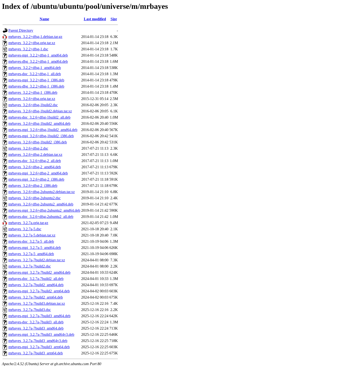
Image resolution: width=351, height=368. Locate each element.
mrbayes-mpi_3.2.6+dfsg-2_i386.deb (36, 179)
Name (44, 19)
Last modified (95, 19)
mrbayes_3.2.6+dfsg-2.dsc (28, 148)
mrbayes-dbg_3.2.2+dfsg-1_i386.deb (36, 86)
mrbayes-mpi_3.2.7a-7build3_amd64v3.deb (41, 334)
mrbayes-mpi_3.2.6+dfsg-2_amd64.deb (38, 173)
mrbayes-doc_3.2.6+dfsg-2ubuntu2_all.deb (40, 217)
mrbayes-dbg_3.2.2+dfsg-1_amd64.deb (38, 61)
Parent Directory (20, 30)
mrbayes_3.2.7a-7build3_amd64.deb (36, 328)
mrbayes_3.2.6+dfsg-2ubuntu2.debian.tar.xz (41, 192)
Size (114, 19)
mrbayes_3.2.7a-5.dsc (24, 229)
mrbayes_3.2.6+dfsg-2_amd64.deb (34, 167)
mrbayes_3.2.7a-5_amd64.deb (31, 254)
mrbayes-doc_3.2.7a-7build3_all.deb (36, 322)
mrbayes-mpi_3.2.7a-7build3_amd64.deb (39, 316)
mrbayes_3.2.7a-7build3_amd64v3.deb (37, 341)
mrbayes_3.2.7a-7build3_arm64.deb (35, 353)
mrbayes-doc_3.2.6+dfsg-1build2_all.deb (39, 117)
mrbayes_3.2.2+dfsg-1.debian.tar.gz (35, 37)
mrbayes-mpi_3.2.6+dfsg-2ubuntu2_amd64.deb (44, 210)
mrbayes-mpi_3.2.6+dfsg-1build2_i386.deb (41, 136)
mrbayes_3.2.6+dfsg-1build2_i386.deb (37, 142)
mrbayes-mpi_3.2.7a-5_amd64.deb (34, 248)
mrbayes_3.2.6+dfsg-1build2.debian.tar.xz (40, 111)
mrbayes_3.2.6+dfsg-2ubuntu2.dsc (34, 198)
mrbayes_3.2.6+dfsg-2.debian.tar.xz (35, 154)
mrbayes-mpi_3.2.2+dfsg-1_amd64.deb (38, 55)
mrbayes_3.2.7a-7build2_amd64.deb (36, 285)
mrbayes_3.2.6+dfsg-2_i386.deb (32, 186)
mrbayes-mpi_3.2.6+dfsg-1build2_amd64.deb (42, 130)
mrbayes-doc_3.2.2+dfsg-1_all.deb (34, 74)
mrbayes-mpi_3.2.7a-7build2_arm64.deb (39, 291)
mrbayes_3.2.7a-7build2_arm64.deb (35, 297)
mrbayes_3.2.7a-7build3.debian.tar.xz (36, 303)
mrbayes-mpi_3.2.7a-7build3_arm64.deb (39, 347)
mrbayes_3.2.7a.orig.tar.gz (28, 223)
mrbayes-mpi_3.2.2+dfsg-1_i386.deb (36, 80)
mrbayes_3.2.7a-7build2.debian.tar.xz (36, 260)
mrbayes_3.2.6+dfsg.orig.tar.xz (31, 99)
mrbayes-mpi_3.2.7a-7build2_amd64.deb (39, 272)
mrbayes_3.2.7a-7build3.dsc (29, 310)
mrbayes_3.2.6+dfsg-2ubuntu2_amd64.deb (40, 204)
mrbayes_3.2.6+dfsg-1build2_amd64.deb (39, 123)
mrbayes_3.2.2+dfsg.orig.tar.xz (31, 43)
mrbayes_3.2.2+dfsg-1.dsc (28, 49)
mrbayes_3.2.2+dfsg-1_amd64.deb (34, 68)
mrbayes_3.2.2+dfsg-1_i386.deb (32, 92)
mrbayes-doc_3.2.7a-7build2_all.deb (36, 279)
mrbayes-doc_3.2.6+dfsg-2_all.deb (34, 161)
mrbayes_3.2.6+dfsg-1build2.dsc (33, 105)
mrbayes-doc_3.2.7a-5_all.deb (31, 241)
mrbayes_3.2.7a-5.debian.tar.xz (31, 235)
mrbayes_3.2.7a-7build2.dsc (29, 266)
